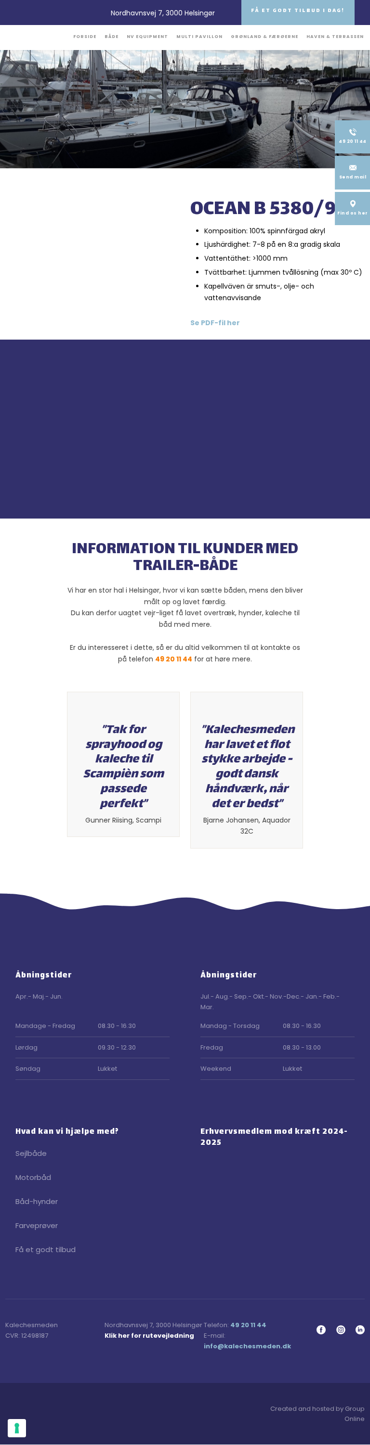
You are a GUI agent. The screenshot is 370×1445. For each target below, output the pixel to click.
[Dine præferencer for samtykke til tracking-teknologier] (17, 1428)
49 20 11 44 (173, 659)
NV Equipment (147, 36)
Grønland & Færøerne (264, 36)
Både (112, 36)
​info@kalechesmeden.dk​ (247, 1346)
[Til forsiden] (36, 36)
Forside (84, 36)
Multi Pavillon (199, 36)
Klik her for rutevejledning (149, 1335)
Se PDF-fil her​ (215, 323)
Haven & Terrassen (335, 36)
